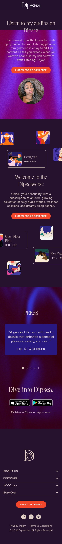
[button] (23, 368)
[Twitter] (38, 516)
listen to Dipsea (24, 412)
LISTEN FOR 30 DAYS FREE (31, 70)
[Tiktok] (23, 516)
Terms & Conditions (40, 525)
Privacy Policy (18, 525)
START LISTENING (31, 504)
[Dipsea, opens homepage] (31, 5)
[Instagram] (31, 516)
